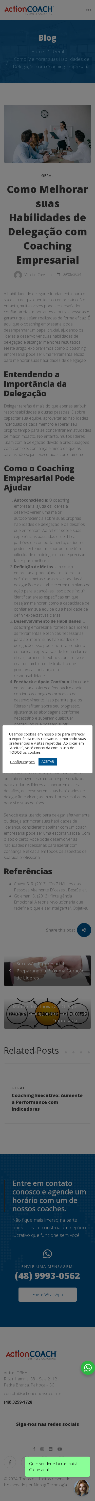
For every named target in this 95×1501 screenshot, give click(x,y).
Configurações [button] (22, 761)
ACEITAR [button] (48, 761)
